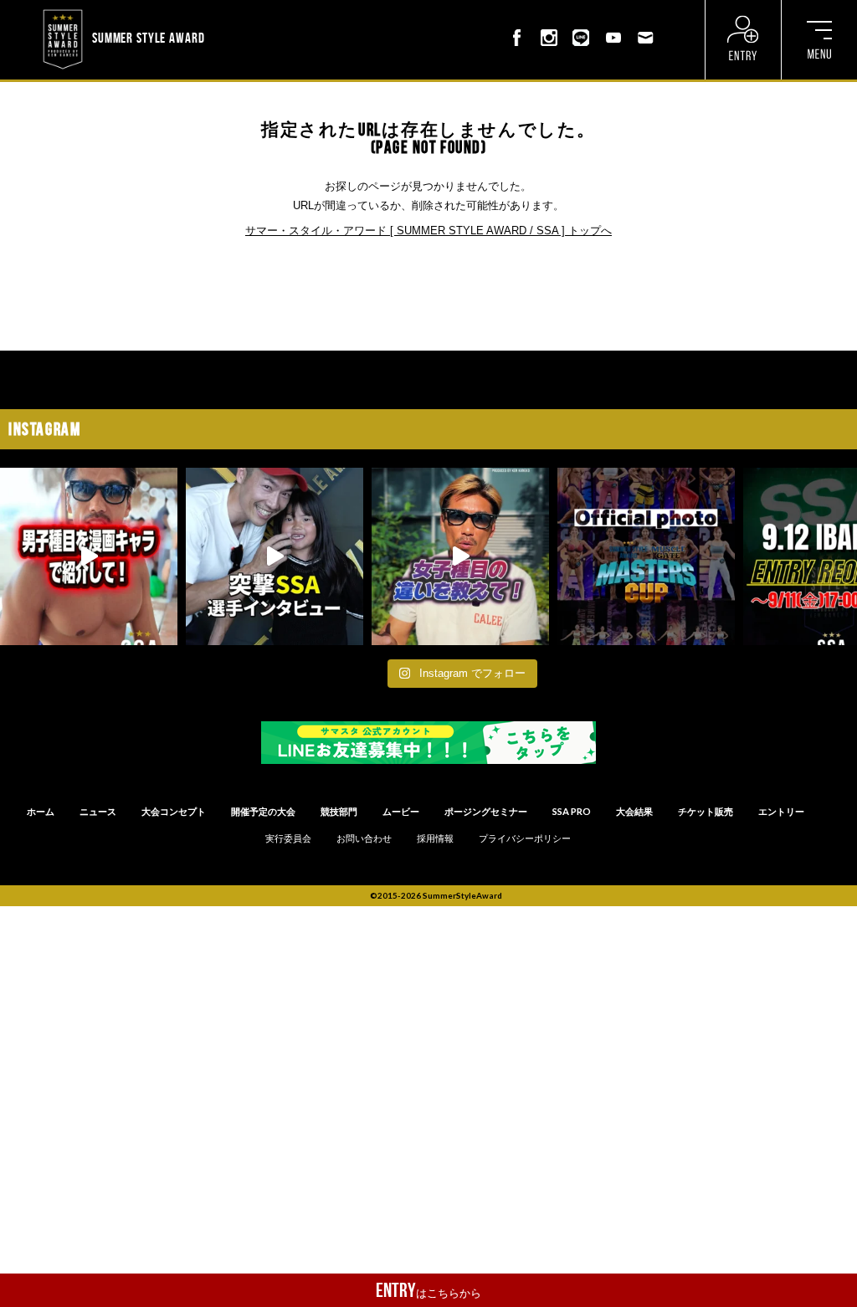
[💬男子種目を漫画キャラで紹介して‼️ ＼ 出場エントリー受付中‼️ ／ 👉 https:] (88, 556)
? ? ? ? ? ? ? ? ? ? (248, 11)
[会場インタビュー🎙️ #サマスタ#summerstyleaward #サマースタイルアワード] (274, 556)
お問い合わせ (364, 838)
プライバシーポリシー (525, 838)
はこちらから (428, 1290)
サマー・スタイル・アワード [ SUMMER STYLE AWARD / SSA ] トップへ (428, 230)
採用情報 (435, 838)
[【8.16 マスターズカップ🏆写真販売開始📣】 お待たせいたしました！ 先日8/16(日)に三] (646, 556)
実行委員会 (288, 838)
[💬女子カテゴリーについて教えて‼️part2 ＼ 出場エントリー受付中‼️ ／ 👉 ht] (460, 556)
